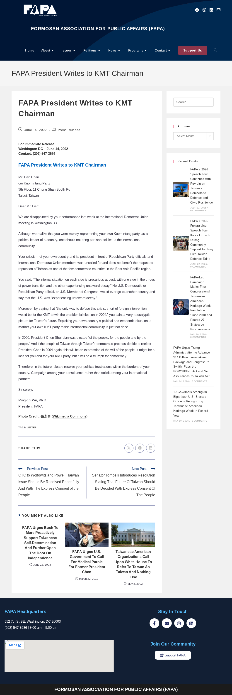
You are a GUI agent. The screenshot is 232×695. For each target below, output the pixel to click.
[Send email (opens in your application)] (218, 10)
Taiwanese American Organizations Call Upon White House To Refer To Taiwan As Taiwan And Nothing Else (133, 564)
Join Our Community (173, 643)
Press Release (69, 130)
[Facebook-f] (154, 623)
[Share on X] (128, 448)
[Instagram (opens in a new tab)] (204, 10)
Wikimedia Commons (69, 416)
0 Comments (198, 210)
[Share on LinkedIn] (150, 448)
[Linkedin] (191, 623)
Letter (31, 427)
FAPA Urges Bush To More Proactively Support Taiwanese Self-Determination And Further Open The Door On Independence (40, 543)
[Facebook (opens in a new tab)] (197, 10)
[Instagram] (179, 623)
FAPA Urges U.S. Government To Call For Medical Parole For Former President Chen (86, 562)
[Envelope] (167, 623)
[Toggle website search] (215, 50)
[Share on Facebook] (139, 448)
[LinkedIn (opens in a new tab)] (211, 10)
